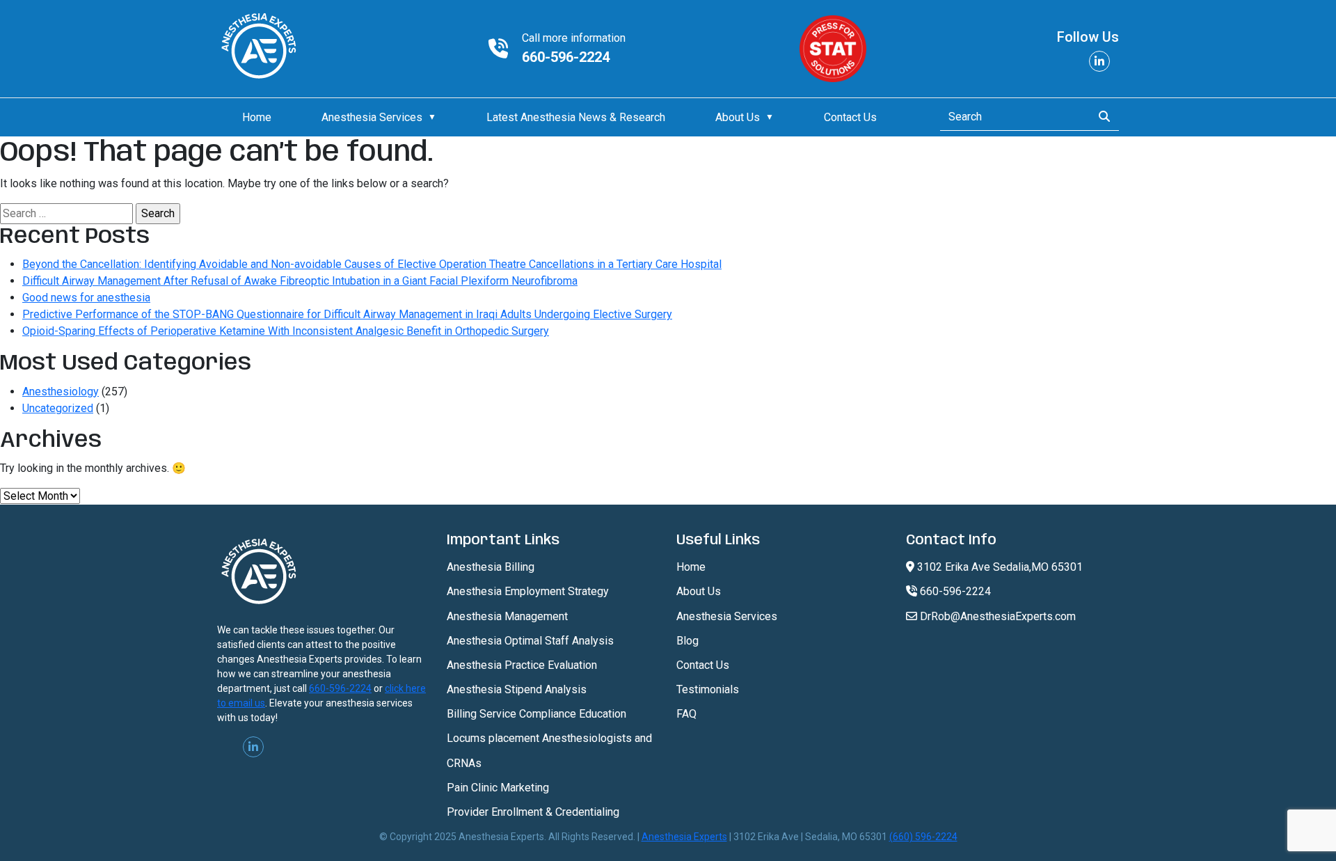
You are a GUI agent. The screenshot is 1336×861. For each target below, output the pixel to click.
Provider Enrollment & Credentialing (533, 812)
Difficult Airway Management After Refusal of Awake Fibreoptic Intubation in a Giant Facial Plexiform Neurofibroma (300, 280)
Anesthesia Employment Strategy (528, 591)
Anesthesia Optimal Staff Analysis (530, 640)
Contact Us (850, 117)
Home (256, 117)
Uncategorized (57, 408)
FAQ (686, 713)
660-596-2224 (566, 57)
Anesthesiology (60, 391)
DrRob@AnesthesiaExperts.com (996, 616)
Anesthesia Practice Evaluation (522, 665)
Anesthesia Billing (490, 567)
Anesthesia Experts (684, 836)
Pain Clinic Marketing (498, 787)
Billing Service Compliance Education (536, 713)
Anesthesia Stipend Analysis (517, 689)
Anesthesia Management (507, 616)
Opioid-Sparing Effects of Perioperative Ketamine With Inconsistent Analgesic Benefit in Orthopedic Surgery (285, 331)
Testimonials (707, 689)
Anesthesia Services (371, 117)
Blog (687, 640)
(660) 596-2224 (923, 836)
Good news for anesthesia (86, 297)
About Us (737, 117)
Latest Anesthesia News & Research (575, 117)
